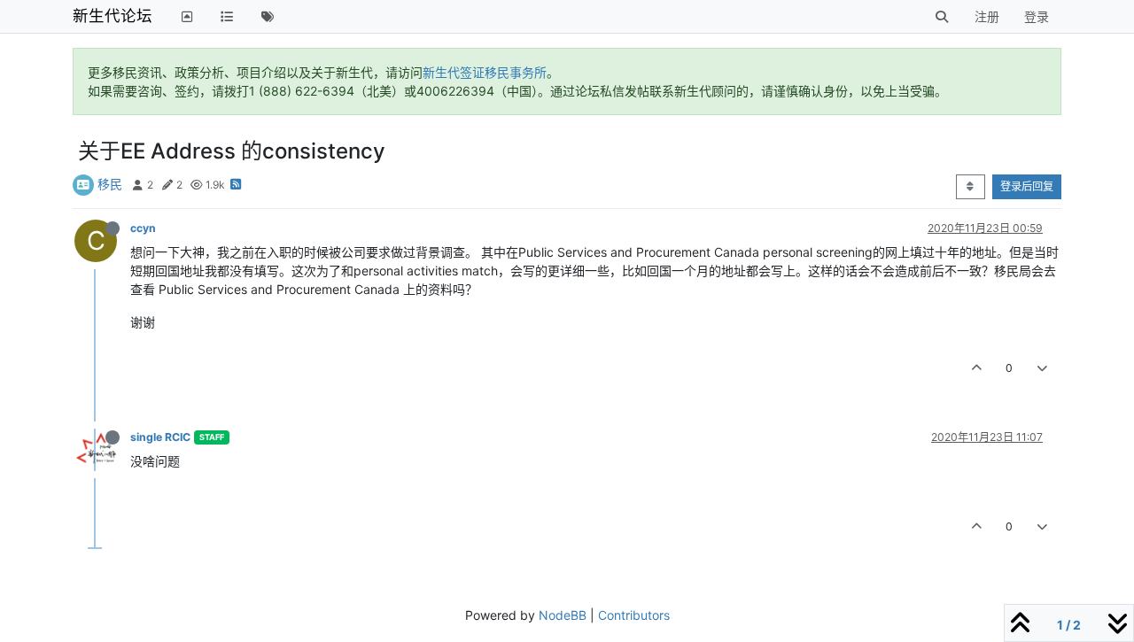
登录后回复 (1026, 186)
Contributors (634, 615)
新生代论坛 (112, 15)
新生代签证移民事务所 (485, 72)
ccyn (143, 228)
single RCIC (160, 437)
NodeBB (562, 615)
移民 (109, 183)
